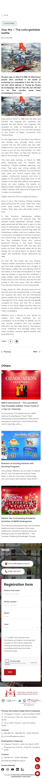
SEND (10, 672)
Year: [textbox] (6, 628)
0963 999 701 (8, 733)
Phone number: (11, 602)
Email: (7, 613)
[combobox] (21, 628)
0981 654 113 (8, 758)
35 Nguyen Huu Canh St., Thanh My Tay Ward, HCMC (22, 749)
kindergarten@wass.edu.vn (14, 761)
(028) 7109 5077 (33, 733)
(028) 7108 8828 (21, 758)
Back (6, 15)
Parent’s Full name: (12, 591)
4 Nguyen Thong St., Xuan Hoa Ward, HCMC (21, 744)
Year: (7, 624)
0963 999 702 (20, 733)
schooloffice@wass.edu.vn (14, 736)
